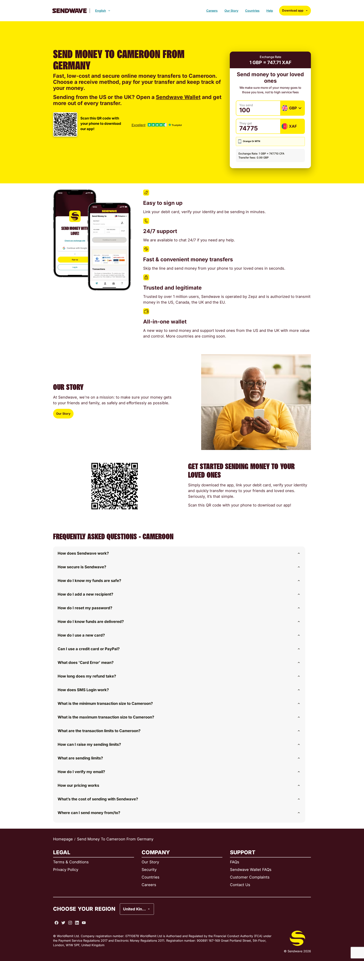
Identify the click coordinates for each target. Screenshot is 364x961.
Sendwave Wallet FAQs (250, 869)
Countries (252, 11)
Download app (292, 10)
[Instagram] (70, 922)
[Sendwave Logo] (69, 10)
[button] (179, 553)
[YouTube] (83, 922)
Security (149, 869)
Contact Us (240, 884)
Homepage (63, 839)
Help (269, 11)
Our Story (231, 11)
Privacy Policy (65, 869)
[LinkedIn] (77, 922)
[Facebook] (56, 922)
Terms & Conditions (71, 862)
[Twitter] (63, 922)
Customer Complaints (250, 877)
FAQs (234, 862)
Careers (212, 11)
